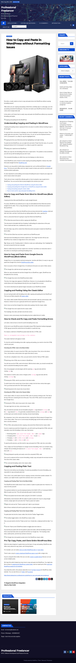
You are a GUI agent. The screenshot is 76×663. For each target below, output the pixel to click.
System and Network (28, 23)
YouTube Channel (36, 570)
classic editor (24, 296)
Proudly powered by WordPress (31, 660)
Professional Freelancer (15, 650)
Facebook (30, 572)
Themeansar (49, 660)
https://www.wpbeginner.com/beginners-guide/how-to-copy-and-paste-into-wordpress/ (26, 575)
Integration (56, 23)
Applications (12, 23)
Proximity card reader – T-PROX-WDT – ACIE (66, 135)
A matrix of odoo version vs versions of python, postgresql (66, 103)
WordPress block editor (27, 262)
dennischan (63, 121)
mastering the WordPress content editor (22, 564)
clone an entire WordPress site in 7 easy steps (31, 549)
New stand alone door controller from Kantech (66, 158)
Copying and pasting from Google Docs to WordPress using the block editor (27, 186)
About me (6, 27)
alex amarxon (63, 141)
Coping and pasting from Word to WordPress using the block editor (24, 184)
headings (45, 211)
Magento (24, 604)
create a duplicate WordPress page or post (27, 553)
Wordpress (9, 36)
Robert (61, 133)
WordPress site (23, 162)
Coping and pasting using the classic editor (18, 188)
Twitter (23, 572)
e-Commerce (43, 23)
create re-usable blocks (36, 556)
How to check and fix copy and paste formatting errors (21, 190)
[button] (70, 25)
